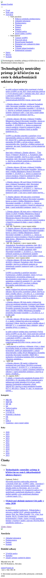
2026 (7, 432)
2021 (7, 443)
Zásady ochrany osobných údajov (18, 558)
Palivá (8, 52)
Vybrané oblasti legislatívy (25, 48)
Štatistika (18, 46)
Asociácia (9, 15)
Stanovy (18, 29)
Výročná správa (21, 31)
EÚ (7, 419)
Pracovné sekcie (21, 40)
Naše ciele (9, 12)
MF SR (8, 404)
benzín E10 (10, 410)
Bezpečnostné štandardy (24, 42)
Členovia (18, 25)
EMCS (8, 421)
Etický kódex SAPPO (23, 34)
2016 (7, 453)
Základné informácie (22, 21)
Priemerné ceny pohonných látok (27, 44)
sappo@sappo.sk (7, 568)
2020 (7, 445)
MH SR (9, 400)
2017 (7, 451)
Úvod (8, 10)
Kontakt (9, 57)
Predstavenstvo (20, 23)
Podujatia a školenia (13, 414)
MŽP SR (9, 402)
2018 (7, 449)
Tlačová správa (11, 408)
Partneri (18, 27)
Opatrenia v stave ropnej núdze (17, 423)
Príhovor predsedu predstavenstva (27, 19)
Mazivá (8, 55)
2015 (7, 455)
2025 (7, 434)
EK (7, 417)
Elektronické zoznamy (23, 50)
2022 (7, 441)
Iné (7, 406)
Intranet (4, 4)
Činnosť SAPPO (21, 38)
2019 (7, 447)
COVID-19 (10, 412)
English (10, 4)
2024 (7, 436)
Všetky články (6, 527)
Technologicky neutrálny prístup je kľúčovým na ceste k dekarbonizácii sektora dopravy (23, 472)
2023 (7, 438)
